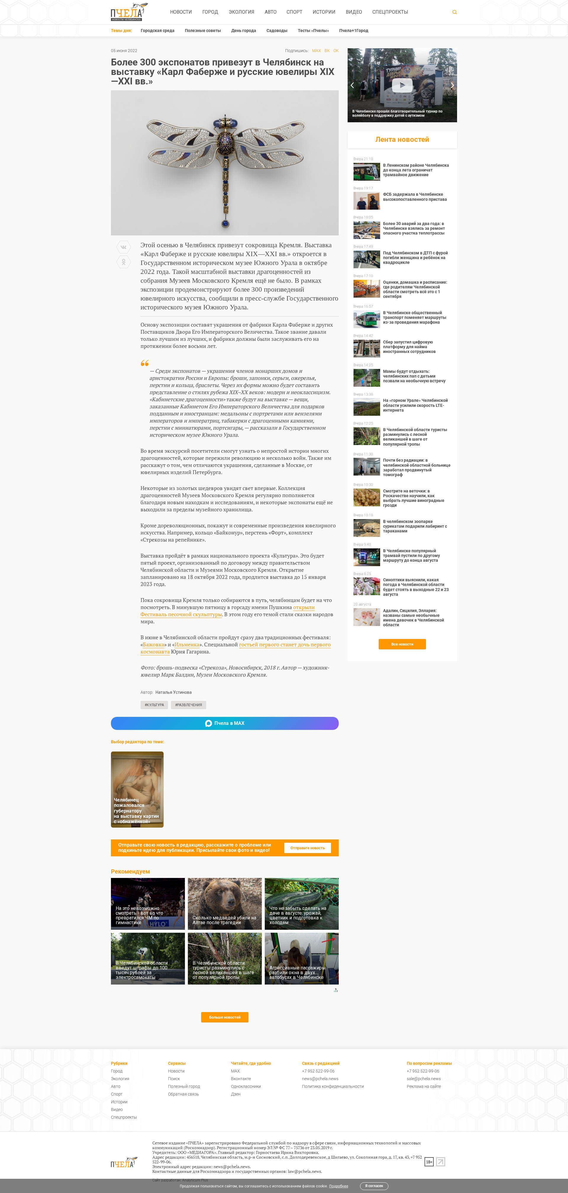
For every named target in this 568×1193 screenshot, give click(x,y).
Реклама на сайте (424, 1086)
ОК (336, 50)
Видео (354, 12)
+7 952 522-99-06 (318, 1071)
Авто (271, 12)
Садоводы (277, 30)
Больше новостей (225, 1017)
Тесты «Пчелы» (313, 30)
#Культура (154, 705)
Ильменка (187, 644)
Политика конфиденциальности (333, 1086)
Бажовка (153, 644)
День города (243, 30)
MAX (316, 50)
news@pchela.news (320, 1078)
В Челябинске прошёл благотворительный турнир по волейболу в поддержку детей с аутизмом (397, 113)
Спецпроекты (390, 12)
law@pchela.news (304, 1171)
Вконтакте (241, 1078)
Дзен (236, 1094)
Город (210, 12)
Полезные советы (203, 30)
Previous (352, 85)
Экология (241, 12)
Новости (181, 12)
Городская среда (158, 30)
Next (452, 85)
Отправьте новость (308, 848)
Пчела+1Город (353, 30)
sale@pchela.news (424, 1078)
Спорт (294, 12)
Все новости (402, 644)
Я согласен (374, 1186)
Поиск (174, 1078)
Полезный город (184, 1086)
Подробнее (338, 1186)
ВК (327, 50)
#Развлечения (188, 705)
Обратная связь (183, 1094)
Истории (324, 12)
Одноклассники (246, 1086)
